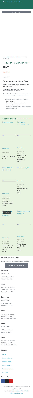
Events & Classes (7, 358)
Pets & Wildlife (6, 365)
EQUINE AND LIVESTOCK (14, 57)
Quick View (5, 148)
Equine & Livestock (7, 369)
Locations (5, 372)
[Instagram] (7, 381)
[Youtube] (11, 381)
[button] (25, 5)
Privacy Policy (6, 377)
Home (4, 57)
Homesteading (6, 361)
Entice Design (15, 391)
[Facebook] (3, 381)
